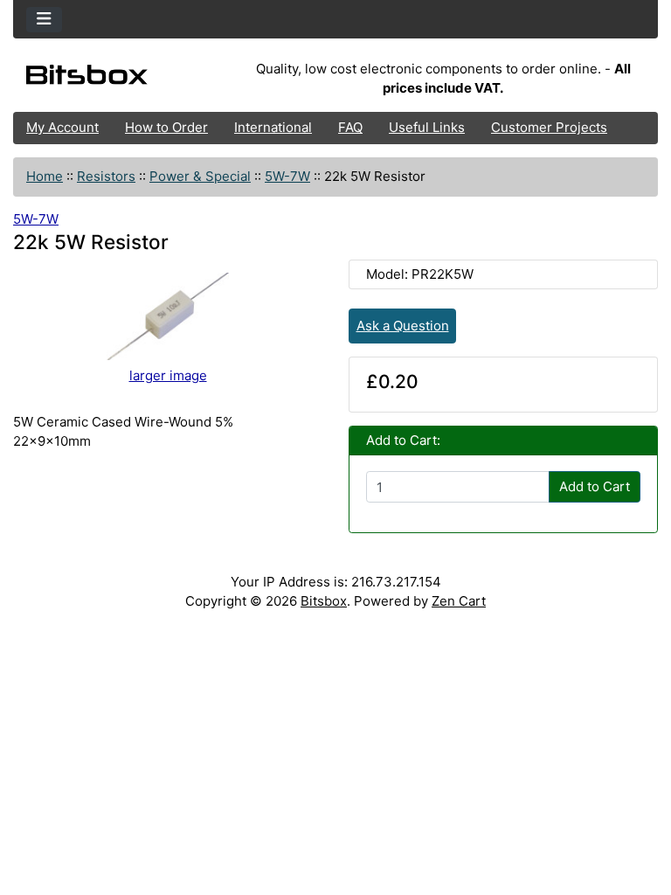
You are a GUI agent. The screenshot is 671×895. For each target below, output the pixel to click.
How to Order (166, 127)
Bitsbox (324, 601)
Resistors (106, 176)
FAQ (350, 127)
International (273, 127)
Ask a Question (402, 325)
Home (44, 176)
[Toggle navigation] (44, 19)
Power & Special (200, 176)
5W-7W (287, 176)
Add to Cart (594, 486)
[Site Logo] (120, 79)
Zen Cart (459, 601)
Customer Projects (549, 127)
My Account (62, 127)
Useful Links (427, 127)
